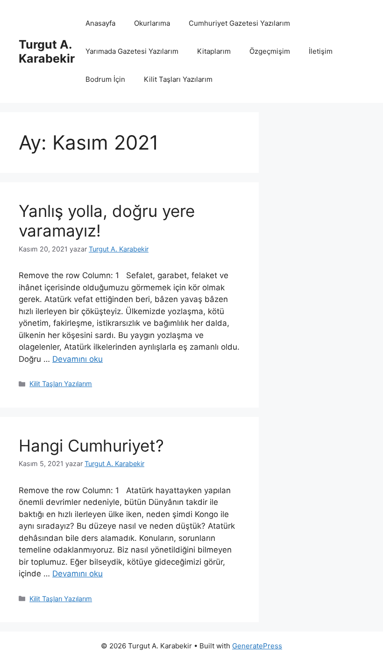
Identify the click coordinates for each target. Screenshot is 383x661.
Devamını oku (77, 359)
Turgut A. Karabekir (47, 51)
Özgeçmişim (269, 51)
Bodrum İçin (105, 79)
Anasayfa (100, 23)
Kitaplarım (214, 51)
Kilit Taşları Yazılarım (178, 79)
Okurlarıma (152, 23)
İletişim (321, 51)
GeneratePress (257, 645)
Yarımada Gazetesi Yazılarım (131, 51)
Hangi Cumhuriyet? (91, 445)
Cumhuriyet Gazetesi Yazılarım (239, 23)
